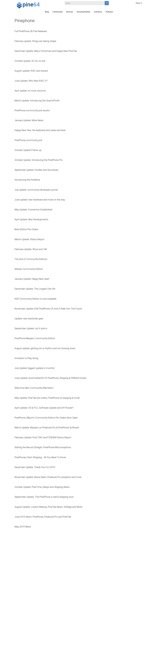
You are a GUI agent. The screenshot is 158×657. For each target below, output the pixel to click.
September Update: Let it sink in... (32, 328)
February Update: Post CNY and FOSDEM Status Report (43, 437)
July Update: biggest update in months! (35, 368)
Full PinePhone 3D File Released (31, 31)
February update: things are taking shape (35, 41)
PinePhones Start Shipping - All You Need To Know (40, 457)
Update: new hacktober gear (29, 318)
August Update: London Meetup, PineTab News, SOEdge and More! (48, 507)
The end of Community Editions (31, 259)
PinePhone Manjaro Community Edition (35, 338)
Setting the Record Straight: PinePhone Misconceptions (43, 447)
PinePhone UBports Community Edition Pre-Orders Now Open (46, 417)
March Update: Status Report (29, 239)
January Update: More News (29, 120)
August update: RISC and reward (31, 70)
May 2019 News (23, 526)
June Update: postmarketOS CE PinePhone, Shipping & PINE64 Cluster (50, 378)
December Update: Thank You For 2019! (35, 467)
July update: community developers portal (36, 189)
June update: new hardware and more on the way (40, 199)
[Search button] (107, 3)
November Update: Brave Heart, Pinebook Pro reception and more (48, 477)
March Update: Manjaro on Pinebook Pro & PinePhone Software (47, 427)
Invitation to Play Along (26, 358)
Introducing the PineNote (27, 179)
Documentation (83, 12)
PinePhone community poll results (32, 110)
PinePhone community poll (28, 140)
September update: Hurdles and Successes (36, 170)
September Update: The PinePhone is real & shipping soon (44, 497)
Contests (98, 12)
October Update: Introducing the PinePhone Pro (39, 160)
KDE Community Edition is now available (35, 298)
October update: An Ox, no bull (30, 61)
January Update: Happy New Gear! (32, 279)
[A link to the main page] (36, 5)
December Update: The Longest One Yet (35, 288)
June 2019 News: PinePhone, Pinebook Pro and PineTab (43, 516)
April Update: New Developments (31, 219)
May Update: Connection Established (33, 209)
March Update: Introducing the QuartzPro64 (37, 100)
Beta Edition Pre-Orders (26, 229)
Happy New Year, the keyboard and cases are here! (40, 130)
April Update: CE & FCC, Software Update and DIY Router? (44, 407)
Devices (69, 12)
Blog (47, 12)
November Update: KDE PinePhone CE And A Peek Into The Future (48, 308)
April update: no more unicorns (30, 90)
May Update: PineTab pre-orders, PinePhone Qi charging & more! (47, 398)
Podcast (109, 12)
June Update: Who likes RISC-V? (31, 80)
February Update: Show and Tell (31, 249)
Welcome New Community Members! (34, 388)
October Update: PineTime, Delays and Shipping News (42, 487)
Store (138, 3)
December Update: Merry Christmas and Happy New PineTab (46, 51)
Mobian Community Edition (29, 269)
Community (57, 12)
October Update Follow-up (28, 150)
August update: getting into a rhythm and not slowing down (45, 348)
